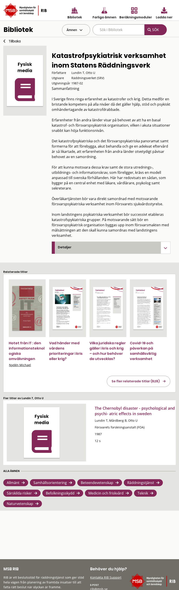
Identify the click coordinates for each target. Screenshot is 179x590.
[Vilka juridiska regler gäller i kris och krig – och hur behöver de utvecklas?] (108, 308)
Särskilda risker (19, 493)
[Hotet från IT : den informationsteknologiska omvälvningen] (27, 308)
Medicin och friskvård (106, 493)
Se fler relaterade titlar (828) (136, 381)
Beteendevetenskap (97, 482)
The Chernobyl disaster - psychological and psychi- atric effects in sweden (135, 411)
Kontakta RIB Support (105, 577)
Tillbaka (15, 41)
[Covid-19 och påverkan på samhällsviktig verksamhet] (148, 308)
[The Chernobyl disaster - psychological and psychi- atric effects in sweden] (42, 432)
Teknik (143, 493)
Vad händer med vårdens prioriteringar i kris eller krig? (66, 351)
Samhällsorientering (50, 482)
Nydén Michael (20, 365)
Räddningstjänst (140, 482)
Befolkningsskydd (60, 493)
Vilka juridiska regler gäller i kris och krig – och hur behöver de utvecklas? (108, 351)
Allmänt (13, 482)
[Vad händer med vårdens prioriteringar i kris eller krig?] (68, 308)
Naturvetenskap (20, 503)
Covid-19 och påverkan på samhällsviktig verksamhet (143, 351)
